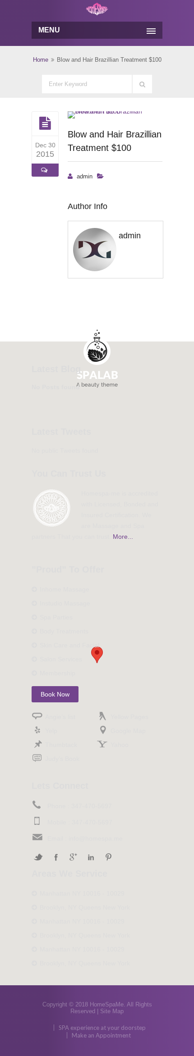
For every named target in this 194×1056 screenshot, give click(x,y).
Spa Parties (56, 617)
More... (123, 536)
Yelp (51, 730)
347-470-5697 (91, 806)
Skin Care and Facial (69, 645)
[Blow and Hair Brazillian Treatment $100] (45, 123)
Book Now (55, 694)
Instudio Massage (65, 603)
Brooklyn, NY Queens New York (85, 907)
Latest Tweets (61, 432)
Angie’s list (60, 716)
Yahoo (120, 744)
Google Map (128, 730)
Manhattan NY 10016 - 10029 (82, 893)
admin (84, 176)
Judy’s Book (62, 758)
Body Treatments (64, 631)
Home (40, 59)
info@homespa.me (96, 838)
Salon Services (61, 659)
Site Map (112, 1011)
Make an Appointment (101, 1035)
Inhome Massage (64, 589)
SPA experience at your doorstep (102, 1027)
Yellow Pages (129, 716)
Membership (57, 673)
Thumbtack (61, 744)
